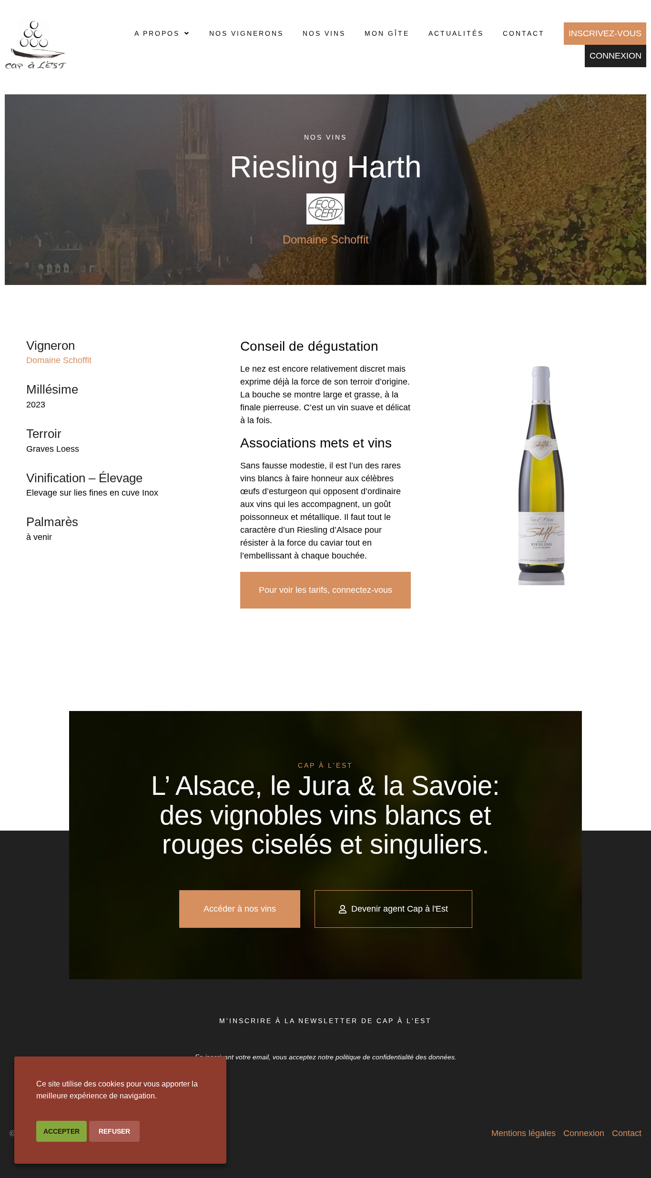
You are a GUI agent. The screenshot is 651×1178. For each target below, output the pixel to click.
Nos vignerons (246, 33)
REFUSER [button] (114, 1131)
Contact (524, 33)
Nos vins (324, 33)
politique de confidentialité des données (395, 1057)
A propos (157, 33)
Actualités (456, 33)
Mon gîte (387, 33)
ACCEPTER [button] (61, 1131)
